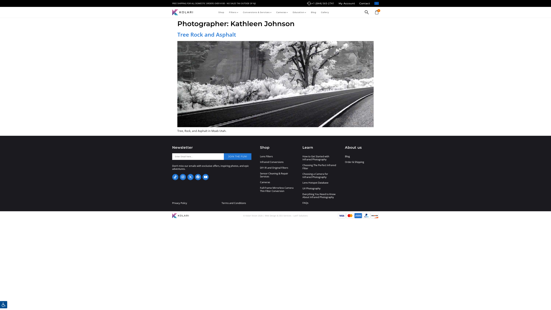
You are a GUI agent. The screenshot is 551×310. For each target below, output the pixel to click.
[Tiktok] (175, 177)
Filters (232, 12)
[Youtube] (205, 177)
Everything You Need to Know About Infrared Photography (318, 196)
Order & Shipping (354, 162)
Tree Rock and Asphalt (206, 34)
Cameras (281, 12)
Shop (221, 12)
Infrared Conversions (272, 162)
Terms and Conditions (234, 203)
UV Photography (311, 188)
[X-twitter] (190, 177)
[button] (3, 304)
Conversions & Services (256, 12)
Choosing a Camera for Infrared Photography (315, 175)
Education (298, 12)
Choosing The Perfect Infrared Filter (319, 167)
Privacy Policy (179, 203)
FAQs (305, 203)
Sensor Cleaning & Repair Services (274, 175)
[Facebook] (198, 177)
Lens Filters (266, 156)
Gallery (325, 12)
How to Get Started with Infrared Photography (315, 158)
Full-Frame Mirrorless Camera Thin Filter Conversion (276, 189)
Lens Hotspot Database (315, 182)
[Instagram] (183, 177)
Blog (313, 12)
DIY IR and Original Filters (274, 167)
